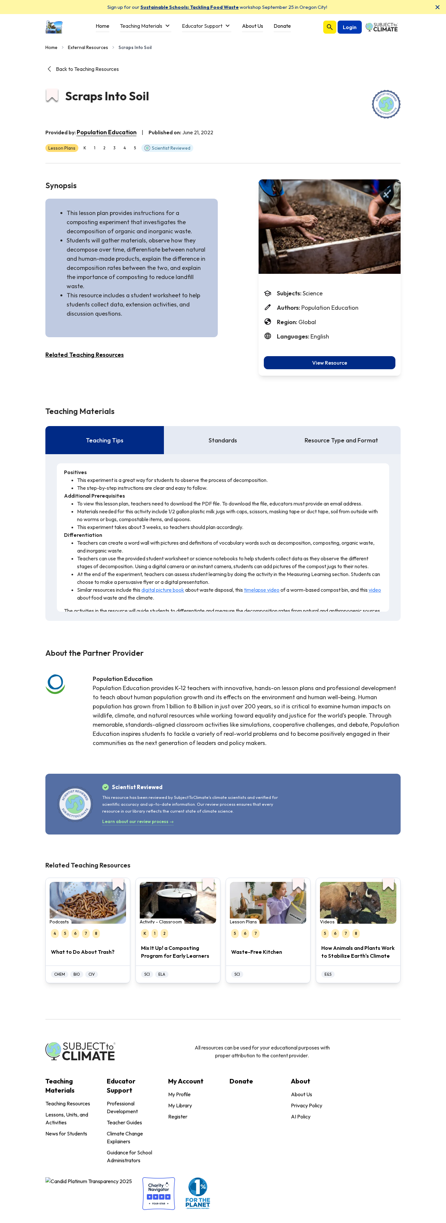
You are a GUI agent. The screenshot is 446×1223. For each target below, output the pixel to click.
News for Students (66, 1133)
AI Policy (301, 1116)
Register (177, 1116)
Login (350, 27)
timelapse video (261, 590)
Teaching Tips (104, 440)
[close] (437, 7)
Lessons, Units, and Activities (66, 1118)
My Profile (179, 1094)
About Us (301, 1094)
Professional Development (122, 1107)
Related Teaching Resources (84, 354)
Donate (241, 1081)
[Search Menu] (329, 27)
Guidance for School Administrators (129, 1156)
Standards (223, 440)
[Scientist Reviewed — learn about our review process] (386, 104)
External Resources (88, 47)
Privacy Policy (306, 1105)
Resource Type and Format (341, 440)
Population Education (106, 132)
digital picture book (162, 590)
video (375, 590)
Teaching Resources (67, 1103)
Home (51, 47)
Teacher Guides (124, 1122)
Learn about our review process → (138, 821)
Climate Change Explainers (125, 1137)
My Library (180, 1105)
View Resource (329, 362)
